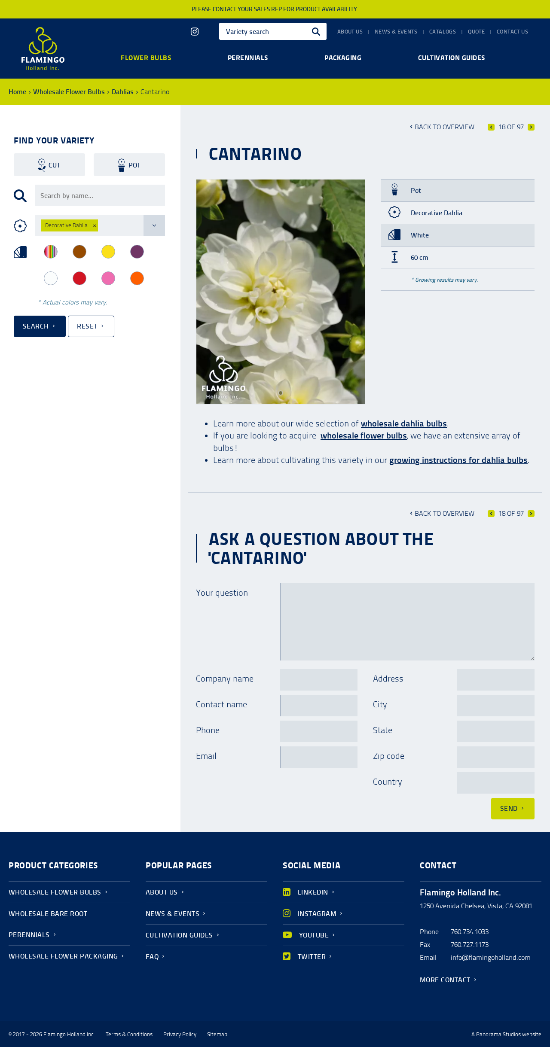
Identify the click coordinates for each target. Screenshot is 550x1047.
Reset (87, 326)
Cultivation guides (451, 57)
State (382, 730)
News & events (396, 31)
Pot (134, 165)
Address (388, 678)
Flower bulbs (146, 57)
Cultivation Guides (179, 935)
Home (17, 92)
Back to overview (444, 127)
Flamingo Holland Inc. (43, 48)
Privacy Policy (179, 1034)
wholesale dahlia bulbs (404, 423)
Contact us (512, 31)
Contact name (221, 704)
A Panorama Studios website (506, 1034)
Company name (225, 678)
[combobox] (273, 31)
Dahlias (123, 92)
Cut (54, 165)
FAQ (152, 957)
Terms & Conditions (129, 1034)
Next (531, 127)
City (380, 704)
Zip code (388, 756)
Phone (208, 730)
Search (36, 326)
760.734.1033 (470, 932)
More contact (445, 980)
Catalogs (442, 31)
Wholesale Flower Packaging (63, 956)
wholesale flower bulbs (364, 435)
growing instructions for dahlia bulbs (458, 460)
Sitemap (217, 1034)
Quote (476, 31)
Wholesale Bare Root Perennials (48, 924)
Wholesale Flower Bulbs (69, 92)
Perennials (248, 57)
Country (387, 781)
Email (206, 756)
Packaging (342, 57)
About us (350, 31)
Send (509, 808)
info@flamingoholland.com (491, 957)
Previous (491, 127)
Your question (222, 592)
